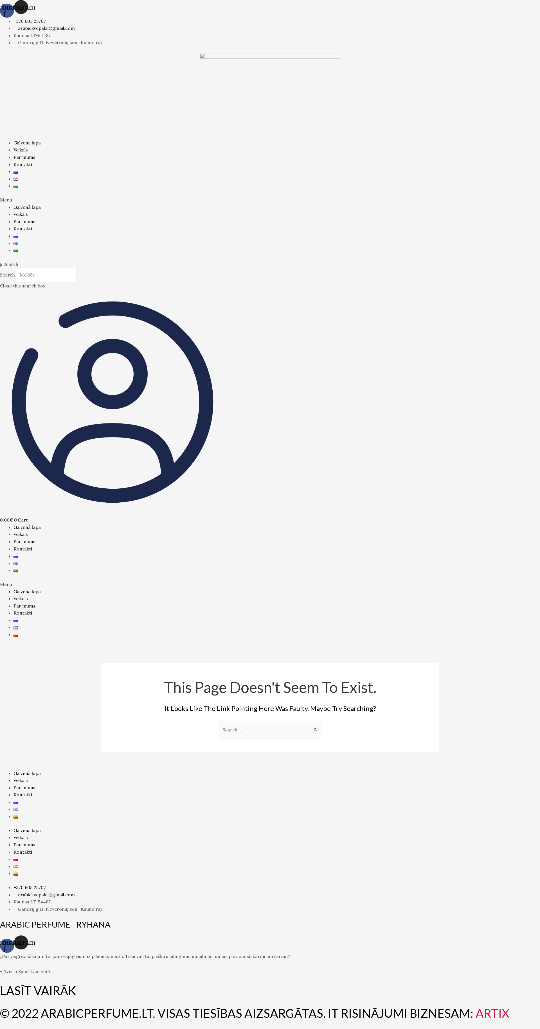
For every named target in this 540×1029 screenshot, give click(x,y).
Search (7, 275)
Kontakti (23, 164)
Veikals (21, 150)
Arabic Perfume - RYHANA (55, 924)
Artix (492, 1013)
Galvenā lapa (27, 143)
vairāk (55, 990)
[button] (270, 200)
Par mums (24, 157)
